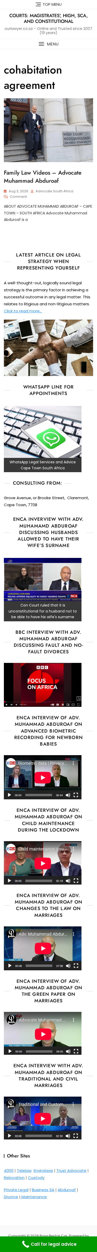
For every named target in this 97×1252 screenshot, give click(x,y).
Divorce (11, 1197)
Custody (36, 1177)
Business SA (43, 1189)
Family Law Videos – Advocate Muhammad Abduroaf (42, 176)
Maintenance (33, 1197)
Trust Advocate (71, 1170)
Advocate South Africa (54, 191)
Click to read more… (23, 311)
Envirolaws (43, 1170)
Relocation (14, 1177)
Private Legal (16, 1189)
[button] (48, 44)
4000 (8, 1170)
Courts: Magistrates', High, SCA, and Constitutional (48, 18)
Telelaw (24, 1170)
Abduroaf (67, 1189)
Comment (18, 197)
